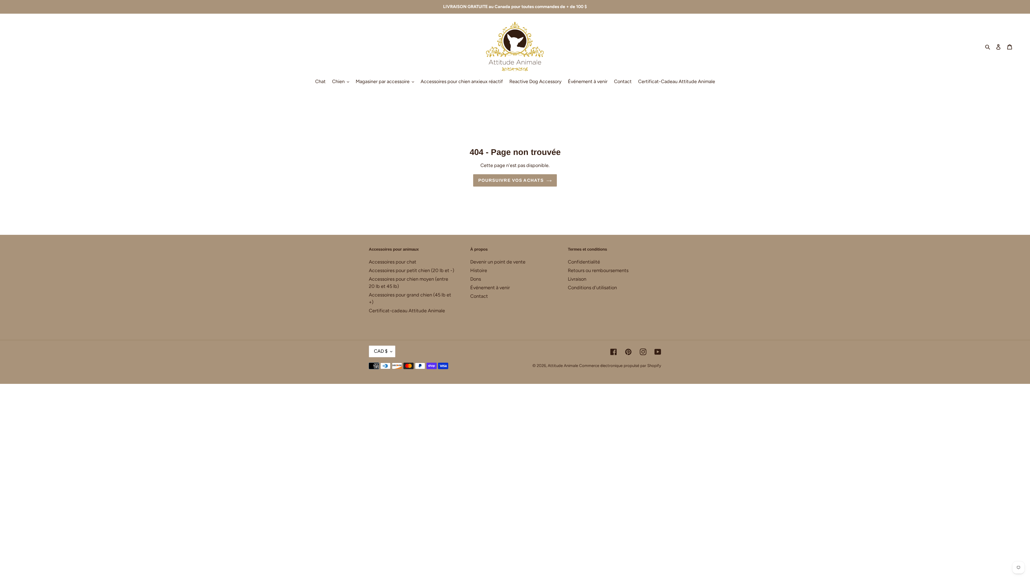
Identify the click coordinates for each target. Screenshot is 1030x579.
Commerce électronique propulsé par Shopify (620, 365)
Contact (479, 296)
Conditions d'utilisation (592, 288)
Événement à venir (490, 288)
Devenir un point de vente (497, 262)
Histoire (478, 270)
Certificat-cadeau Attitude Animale (407, 311)
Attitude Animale (563, 365)
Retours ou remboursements (598, 270)
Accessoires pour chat (392, 262)
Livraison (577, 279)
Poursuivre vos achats (511, 180)
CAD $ (381, 351)
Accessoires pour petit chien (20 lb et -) (411, 270)
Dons (475, 279)
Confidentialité (584, 262)
